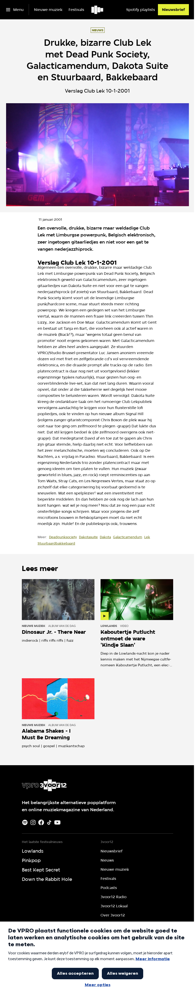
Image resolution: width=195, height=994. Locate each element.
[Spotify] (25, 822)
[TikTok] (49, 822)
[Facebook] (41, 822)
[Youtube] (57, 822)
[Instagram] (33, 822)
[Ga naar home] (97, 10)
